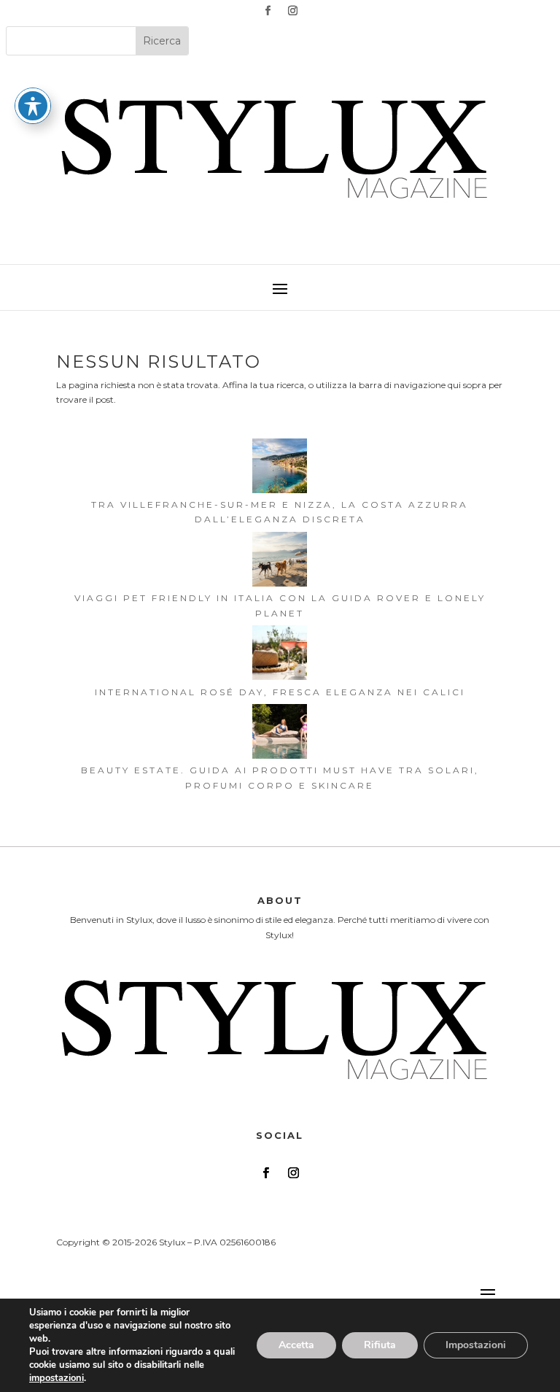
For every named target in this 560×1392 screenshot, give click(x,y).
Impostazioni (476, 1345)
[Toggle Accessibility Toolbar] (32, 105)
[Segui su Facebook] (267, 10)
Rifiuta (380, 1345)
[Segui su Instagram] (292, 10)
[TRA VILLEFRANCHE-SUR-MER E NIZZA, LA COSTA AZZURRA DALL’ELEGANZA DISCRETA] (279, 468)
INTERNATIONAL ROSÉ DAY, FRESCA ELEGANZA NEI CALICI (280, 692)
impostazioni (56, 1378)
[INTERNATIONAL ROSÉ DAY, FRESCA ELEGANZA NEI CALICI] (279, 654)
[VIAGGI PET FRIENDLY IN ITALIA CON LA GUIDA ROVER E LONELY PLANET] (279, 561)
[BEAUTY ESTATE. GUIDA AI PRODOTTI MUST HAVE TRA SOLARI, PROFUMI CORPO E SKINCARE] (279, 733)
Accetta (296, 1345)
